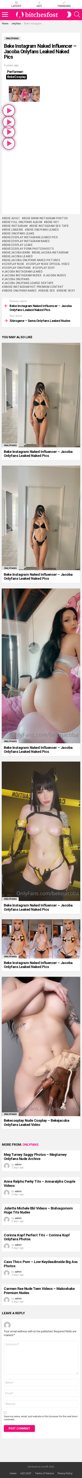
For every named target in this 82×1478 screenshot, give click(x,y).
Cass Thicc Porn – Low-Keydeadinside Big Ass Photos (41, 1264)
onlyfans (10, 445)
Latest (16, 6)
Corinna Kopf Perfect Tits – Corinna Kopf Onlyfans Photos (37, 1237)
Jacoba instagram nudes (23, 275)
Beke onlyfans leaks (19, 233)
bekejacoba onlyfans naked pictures (32, 260)
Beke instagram (16, 225)
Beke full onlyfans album (23, 222)
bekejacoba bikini (17, 252)
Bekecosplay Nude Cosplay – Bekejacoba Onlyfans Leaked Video (36, 1122)
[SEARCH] (77, 14)
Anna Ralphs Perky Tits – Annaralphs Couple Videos (39, 1183)
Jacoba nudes (55, 275)
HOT (39, 6)
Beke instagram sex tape (50, 225)
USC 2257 (25, 1473)
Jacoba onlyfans (16, 279)
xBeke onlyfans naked (20, 290)
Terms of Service (44, 1473)
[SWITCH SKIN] (69, 14)
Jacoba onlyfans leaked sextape (29, 283)
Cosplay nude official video (49, 263)
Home (13, 1473)
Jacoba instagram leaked (23, 271)
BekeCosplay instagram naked (27, 241)
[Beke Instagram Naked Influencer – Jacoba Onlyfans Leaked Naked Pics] (41, 395)
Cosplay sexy (45, 267)
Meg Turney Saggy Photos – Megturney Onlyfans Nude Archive (35, 1156)
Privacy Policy (65, 1473)
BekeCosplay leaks (18, 244)
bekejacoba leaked (18, 256)
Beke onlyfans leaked (43, 229)
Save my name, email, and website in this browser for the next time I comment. (41, 1418)
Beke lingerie (13, 229)
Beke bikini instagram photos (46, 218)
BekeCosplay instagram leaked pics (31, 237)
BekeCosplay (16, 77)
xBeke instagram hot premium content (34, 286)
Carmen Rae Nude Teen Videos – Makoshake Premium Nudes (39, 1290)
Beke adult (12, 218)
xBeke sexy (66, 290)
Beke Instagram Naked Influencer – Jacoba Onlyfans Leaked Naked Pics (38, 453)
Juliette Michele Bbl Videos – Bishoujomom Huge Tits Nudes (38, 1210)
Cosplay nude (14, 263)
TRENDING (64, 6)
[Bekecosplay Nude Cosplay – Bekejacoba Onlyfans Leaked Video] (41, 1046)
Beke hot (52, 222)
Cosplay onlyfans (17, 267)
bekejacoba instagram (51, 252)
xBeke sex (47, 290)
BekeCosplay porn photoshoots (29, 248)
